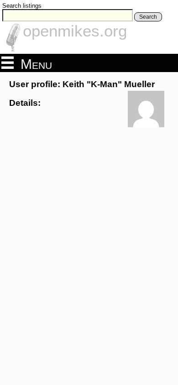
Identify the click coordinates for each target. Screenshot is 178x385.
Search (148, 17)
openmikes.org (75, 31)
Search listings (22, 5)
